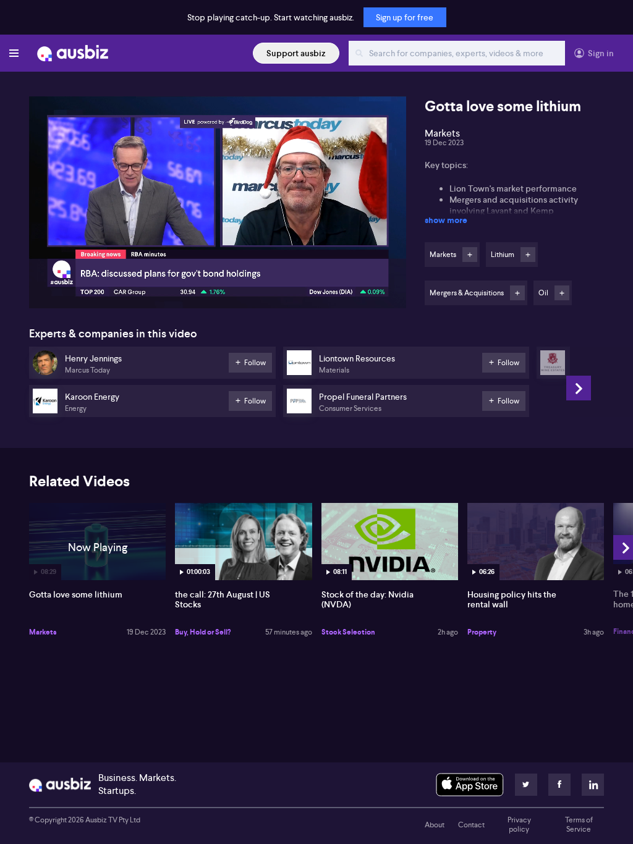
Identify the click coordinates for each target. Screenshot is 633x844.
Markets (43, 632)
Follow (469, 254)
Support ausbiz (296, 53)
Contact (471, 825)
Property (481, 632)
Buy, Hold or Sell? (203, 632)
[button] (221, 206)
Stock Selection (348, 632)
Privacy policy (519, 825)
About (434, 825)
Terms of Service (579, 825)
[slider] (217, 263)
